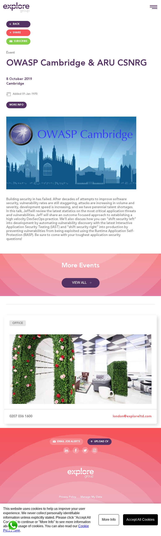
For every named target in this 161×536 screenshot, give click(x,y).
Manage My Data (91, 497)
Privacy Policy (67, 497)
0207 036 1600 (20, 416)
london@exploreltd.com (132, 416)
